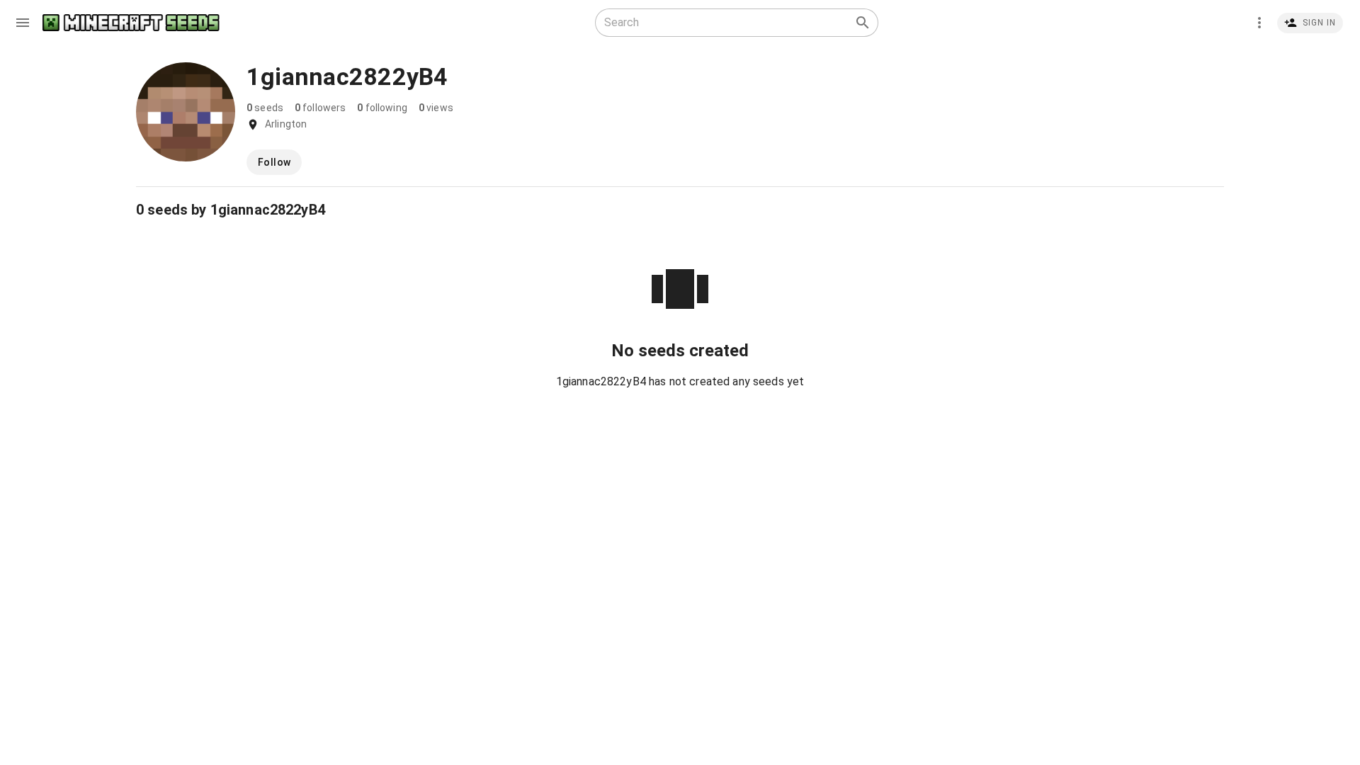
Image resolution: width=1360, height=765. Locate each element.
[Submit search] (863, 23)
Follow (274, 162)
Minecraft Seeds (131, 23)
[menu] (22, 22)
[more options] (1259, 23)
